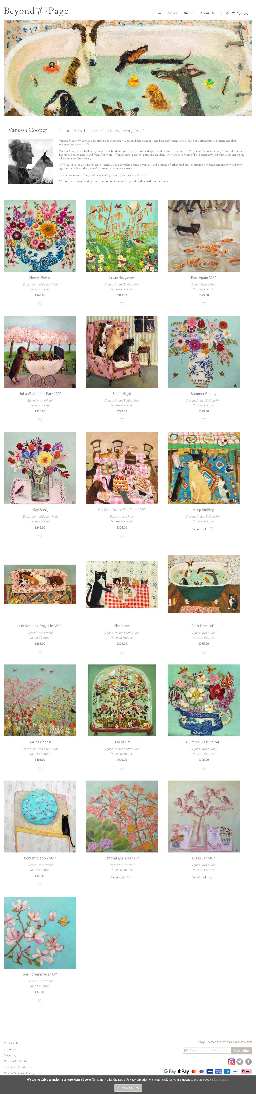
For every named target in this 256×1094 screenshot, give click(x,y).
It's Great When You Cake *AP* (121, 510)
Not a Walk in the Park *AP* (40, 394)
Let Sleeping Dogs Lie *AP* (40, 626)
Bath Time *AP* (203, 626)
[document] (128, 1085)
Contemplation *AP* (40, 858)
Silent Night (122, 394)
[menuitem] (156, 13)
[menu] (183, 13)
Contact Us (11, 1043)
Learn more (221, 1079)
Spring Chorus (40, 742)
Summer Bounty (203, 394)
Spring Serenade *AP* (40, 974)
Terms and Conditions (18, 1067)
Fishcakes (122, 626)
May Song (40, 510)
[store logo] (36, 11)
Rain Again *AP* (203, 277)
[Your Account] (247, 13)
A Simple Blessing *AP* (204, 742)
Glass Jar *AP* (203, 858)
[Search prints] (221, 13)
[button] (40, 304)
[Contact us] (228, 13)
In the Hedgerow (122, 277)
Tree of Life (122, 742)
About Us (10, 1049)
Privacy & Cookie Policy (19, 1073)
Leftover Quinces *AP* (122, 858)
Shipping (10, 1055)
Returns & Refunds (15, 1061)
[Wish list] (240, 13)
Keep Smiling (203, 510)
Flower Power (40, 277)
